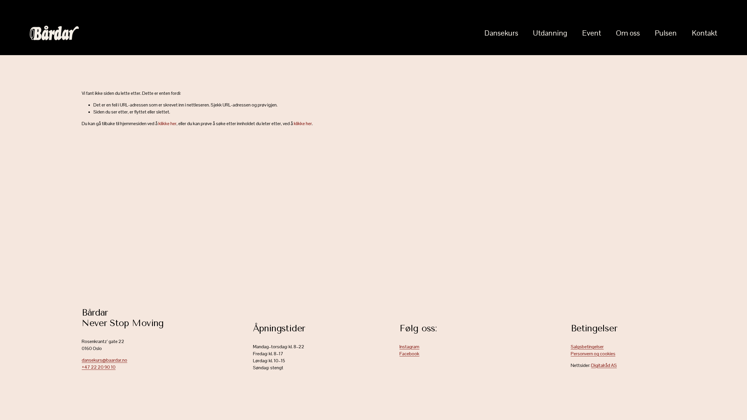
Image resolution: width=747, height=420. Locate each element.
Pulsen (666, 33)
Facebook (409, 354)
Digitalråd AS (604, 365)
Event (591, 33)
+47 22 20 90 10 (99, 367)
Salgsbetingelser (587, 347)
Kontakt (704, 33)
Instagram (409, 347)
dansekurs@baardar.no (104, 360)
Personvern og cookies (593, 354)
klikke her (167, 123)
